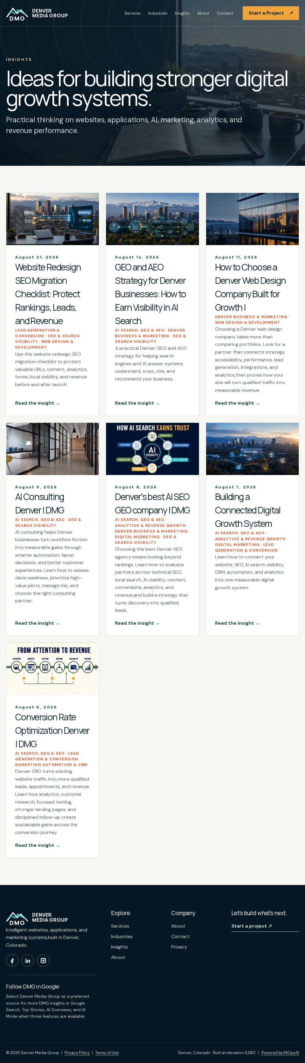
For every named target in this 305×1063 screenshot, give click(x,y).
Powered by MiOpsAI (280, 1052)
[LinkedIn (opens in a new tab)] (27, 960)
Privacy (179, 947)
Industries (157, 13)
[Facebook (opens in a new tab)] (12, 960)
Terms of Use (107, 1052)
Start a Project (271, 13)
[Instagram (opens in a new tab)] (43, 960)
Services (133, 13)
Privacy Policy (77, 1052)
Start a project (251, 926)
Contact (225, 13)
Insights (182, 13)
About (203, 13)
